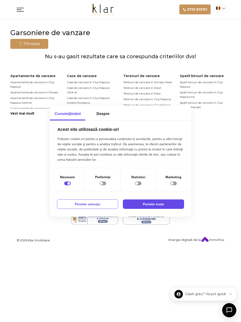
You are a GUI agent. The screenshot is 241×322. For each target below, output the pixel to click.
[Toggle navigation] (20, 9)
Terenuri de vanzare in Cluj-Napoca (147, 99)
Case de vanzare (82, 76)
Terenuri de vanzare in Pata (142, 93)
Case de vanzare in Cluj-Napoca (88, 82)
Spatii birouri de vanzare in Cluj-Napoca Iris (202, 95)
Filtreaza (31, 43)
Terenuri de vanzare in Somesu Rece (147, 82)
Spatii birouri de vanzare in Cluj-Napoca (202, 84)
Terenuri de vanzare (141, 76)
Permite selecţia (87, 204)
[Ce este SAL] (94, 219)
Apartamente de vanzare (33, 76)
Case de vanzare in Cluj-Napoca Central (88, 90)
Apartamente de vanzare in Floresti (34, 92)
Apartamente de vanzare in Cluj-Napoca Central (32, 100)
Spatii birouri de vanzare (202, 76)
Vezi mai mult (22, 113)
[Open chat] (229, 310)
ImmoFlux (216, 240)
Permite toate (153, 204)
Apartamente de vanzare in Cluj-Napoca (32, 84)
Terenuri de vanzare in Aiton (142, 88)
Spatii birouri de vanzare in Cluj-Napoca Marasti (202, 105)
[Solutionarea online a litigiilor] (146, 219)
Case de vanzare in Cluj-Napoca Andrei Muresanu (88, 100)
